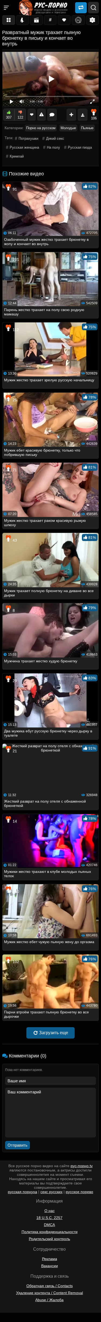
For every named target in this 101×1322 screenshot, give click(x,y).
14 (14, 821)
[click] (12, 1320)
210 (15, 891)
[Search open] (93, 7)
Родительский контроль (49, 1239)
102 (15, 962)
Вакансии (49, 1266)
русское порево (79, 1192)
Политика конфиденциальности (50, 1232)
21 (14, 751)
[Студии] (36, 20)
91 (14, 189)
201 (15, 259)
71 (14, 470)
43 (14, 540)
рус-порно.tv (82, 1166)
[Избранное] (64, 20)
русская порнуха (22, 1192)
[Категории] (8, 20)
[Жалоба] (41, 115)
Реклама (49, 1259)
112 (15, 330)
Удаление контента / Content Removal (49, 1293)
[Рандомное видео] (81, 7)
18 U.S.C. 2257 (49, 1218)
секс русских (51, 1192)
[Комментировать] (52, 115)
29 (14, 681)
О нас (49, 1211)
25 (14, 400)
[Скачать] (82, 115)
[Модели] (22, 20)
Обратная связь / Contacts (49, 1286)
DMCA (49, 1225)
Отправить (17, 1145)
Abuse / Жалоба (49, 1300)
